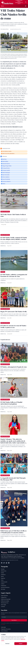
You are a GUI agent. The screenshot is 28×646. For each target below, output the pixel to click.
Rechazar (7, 643)
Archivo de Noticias (5, 587)
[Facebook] (1, 563)
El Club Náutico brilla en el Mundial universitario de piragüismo (11, 403)
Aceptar (20, 643)
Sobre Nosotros (4, 595)
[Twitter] (4, 563)
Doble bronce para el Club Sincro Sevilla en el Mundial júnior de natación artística (13, 532)
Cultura (2, 583)
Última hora (3, 571)
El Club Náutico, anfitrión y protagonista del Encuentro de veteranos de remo (14, 275)
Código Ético (3, 597)
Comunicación (4, 582)
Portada (2, 569)
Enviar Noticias (4, 630)
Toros (2, 580)
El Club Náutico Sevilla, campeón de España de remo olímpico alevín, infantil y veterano (14, 238)
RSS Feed (3, 589)
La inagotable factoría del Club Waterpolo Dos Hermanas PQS (13, 479)
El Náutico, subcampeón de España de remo (14, 367)
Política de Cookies (5, 601)
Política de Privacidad (5, 599)
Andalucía (3, 574)
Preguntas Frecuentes (6, 629)
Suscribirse (14, 620)
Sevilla (2, 572)
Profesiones (3, 585)
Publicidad (3, 627)
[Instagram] (6, 563)
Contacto (3, 606)
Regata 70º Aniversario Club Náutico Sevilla (14, 311)
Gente (2, 576)
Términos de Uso (4, 602)
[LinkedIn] (8, 563)
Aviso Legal (3, 604)
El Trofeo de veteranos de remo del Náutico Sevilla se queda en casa (13, 326)
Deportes (3, 578)
